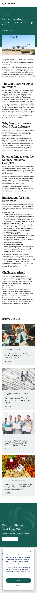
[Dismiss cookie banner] (30, 551)
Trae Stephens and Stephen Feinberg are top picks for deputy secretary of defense (18, 132)
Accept (18, 580)
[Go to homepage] (9, 4)
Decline (18, 585)
